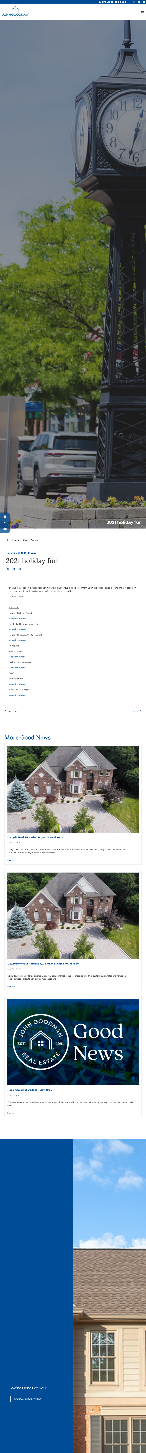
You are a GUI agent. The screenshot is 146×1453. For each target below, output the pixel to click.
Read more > (12, 860)
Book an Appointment (27, 1399)
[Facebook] (139, 2)
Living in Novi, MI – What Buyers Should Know (35, 837)
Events (32, 552)
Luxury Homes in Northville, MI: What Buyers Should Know (43, 963)
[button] (142, 12)
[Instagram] (134, 2)
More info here (17, 618)
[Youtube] (144, 2)
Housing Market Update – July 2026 (29, 1089)
